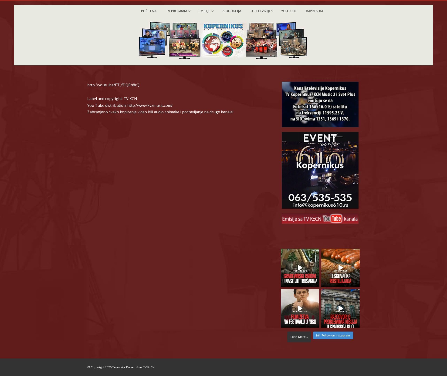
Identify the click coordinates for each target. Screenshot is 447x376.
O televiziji (260, 11)
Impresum (314, 11)
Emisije (204, 11)
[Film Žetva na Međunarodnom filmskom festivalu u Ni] (300, 308)
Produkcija (231, 11)
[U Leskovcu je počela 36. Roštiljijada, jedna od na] (340, 268)
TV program (176, 11)
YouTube (289, 11)
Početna (148, 11)
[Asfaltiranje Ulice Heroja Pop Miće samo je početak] (300, 268)
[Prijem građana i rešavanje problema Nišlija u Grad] (340, 308)
